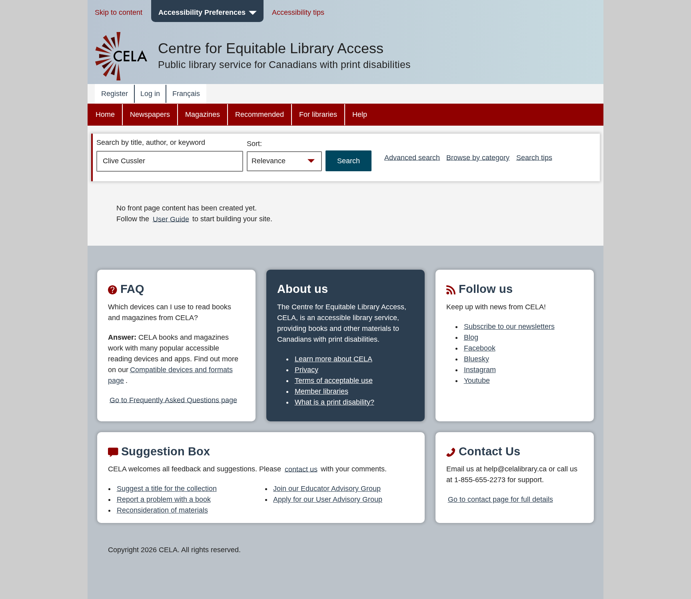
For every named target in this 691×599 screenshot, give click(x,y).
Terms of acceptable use (334, 381)
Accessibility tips (298, 12)
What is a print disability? (334, 402)
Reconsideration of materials (162, 510)
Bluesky (476, 359)
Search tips (534, 157)
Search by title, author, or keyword (150, 142)
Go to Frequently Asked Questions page (173, 400)
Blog (471, 337)
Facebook (479, 348)
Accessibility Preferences (202, 12)
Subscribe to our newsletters (509, 327)
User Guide (171, 219)
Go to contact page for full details (500, 499)
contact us (301, 469)
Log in (150, 94)
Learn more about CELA (333, 359)
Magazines (202, 114)
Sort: (254, 144)
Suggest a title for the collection (167, 489)
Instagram (480, 370)
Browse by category (477, 157)
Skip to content (118, 12)
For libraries (318, 114)
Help (359, 114)
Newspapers (150, 114)
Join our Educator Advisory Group (327, 489)
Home (105, 114)
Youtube (477, 381)
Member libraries (321, 391)
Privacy (306, 370)
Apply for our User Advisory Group (327, 499)
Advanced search (412, 157)
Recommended (259, 114)
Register (114, 94)
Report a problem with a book (164, 499)
